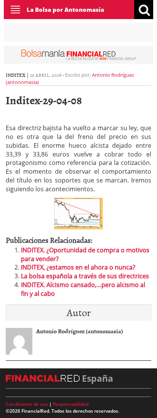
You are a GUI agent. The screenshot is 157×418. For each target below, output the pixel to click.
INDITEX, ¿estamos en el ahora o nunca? (78, 267)
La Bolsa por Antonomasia (65, 9)
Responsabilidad (70, 404)
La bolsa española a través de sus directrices (85, 276)
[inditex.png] (78, 213)
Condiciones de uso (27, 404)
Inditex (16, 75)
